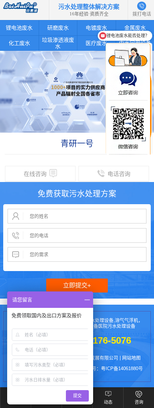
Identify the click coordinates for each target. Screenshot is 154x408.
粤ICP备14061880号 (122, 368)
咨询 (139, 402)
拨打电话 (141, 5)
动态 (108, 402)
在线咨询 (35, 174)
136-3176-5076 (100, 340)
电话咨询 (118, 174)
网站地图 (131, 357)
